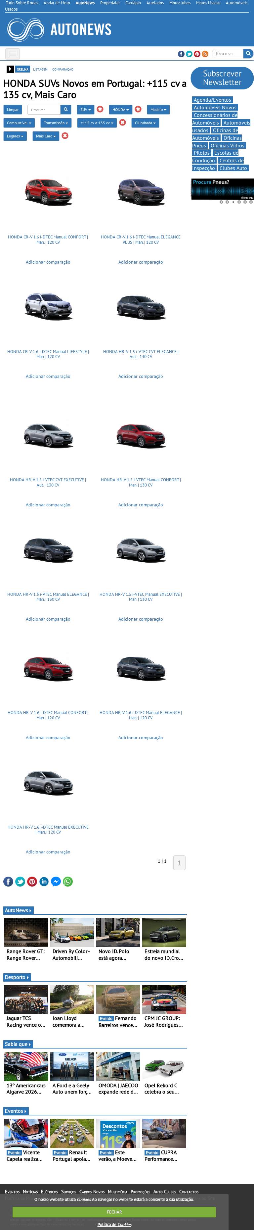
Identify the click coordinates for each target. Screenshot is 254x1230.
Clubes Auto (233, 168)
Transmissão (54, 122)
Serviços (68, 1192)
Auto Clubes (164, 1192)
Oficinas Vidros (227, 145)
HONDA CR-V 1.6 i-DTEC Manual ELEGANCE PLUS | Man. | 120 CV (141, 239)
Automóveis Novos (215, 107)
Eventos (14, 1110)
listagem (40, 69)
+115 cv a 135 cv (96, 122)
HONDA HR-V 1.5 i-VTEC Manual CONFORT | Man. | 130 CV (141, 482)
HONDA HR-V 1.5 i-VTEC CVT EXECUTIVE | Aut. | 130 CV (48, 482)
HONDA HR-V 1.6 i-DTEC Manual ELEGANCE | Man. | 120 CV (141, 715)
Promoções (140, 1192)
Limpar (13, 109)
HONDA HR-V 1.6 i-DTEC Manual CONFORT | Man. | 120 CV (48, 715)
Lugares (14, 135)
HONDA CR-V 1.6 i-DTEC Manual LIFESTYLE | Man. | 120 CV (48, 354)
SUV (84, 109)
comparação (62, 69)
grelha (22, 69)
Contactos (188, 1192)
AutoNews (16, 910)
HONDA (119, 109)
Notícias (30, 1192)
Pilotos (202, 152)
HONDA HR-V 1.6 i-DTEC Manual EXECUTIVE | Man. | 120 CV (48, 829)
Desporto (15, 977)
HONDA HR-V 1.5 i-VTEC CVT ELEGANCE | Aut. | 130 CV (141, 354)
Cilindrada (144, 122)
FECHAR (114, 1212)
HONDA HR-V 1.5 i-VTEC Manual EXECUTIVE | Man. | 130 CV (141, 596)
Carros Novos (92, 1192)
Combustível (18, 122)
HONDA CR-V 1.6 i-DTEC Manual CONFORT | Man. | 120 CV (48, 239)
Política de (114, 1224)
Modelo (157, 109)
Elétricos (49, 1192)
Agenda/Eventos (212, 99)
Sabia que (16, 1044)
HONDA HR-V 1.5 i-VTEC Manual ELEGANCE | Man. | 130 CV (48, 596)
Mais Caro (44, 135)
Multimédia (117, 1192)
